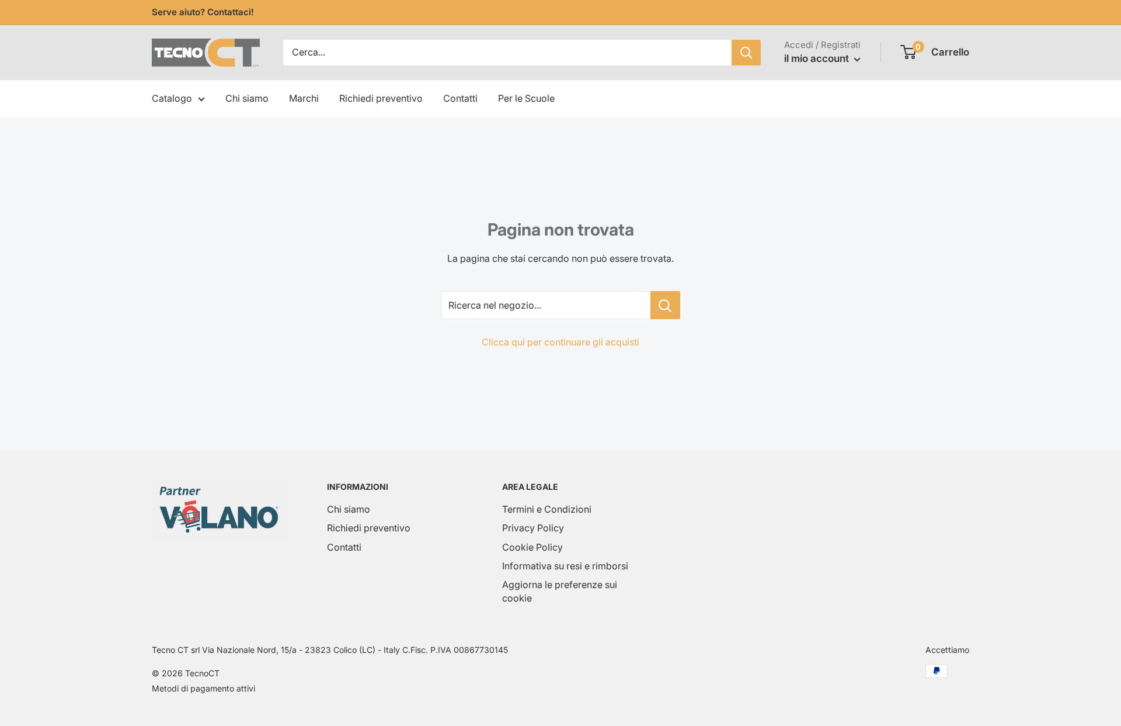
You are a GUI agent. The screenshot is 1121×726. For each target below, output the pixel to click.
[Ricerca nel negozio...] (665, 305)
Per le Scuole (526, 98)
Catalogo (172, 98)
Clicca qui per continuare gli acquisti (560, 342)
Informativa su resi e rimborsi (565, 566)
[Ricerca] (746, 52)
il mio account (817, 58)
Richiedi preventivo (381, 98)
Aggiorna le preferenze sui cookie (559, 591)
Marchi (304, 98)
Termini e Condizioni (546, 509)
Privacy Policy (533, 528)
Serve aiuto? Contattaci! (203, 12)
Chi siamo (247, 98)
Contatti (460, 98)
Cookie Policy (532, 547)
